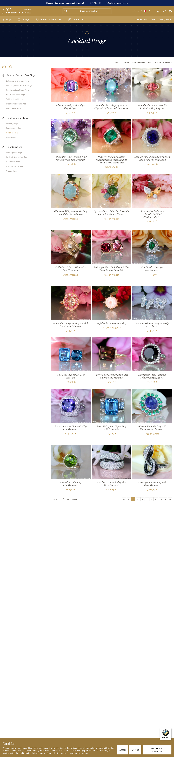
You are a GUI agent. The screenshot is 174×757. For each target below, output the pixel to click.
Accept (122, 750)
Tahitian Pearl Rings (14, 99)
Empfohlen (126, 62)
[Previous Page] (129, 499)
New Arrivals (141, 19)
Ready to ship (165, 19)
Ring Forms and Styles (17, 118)
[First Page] (124, 499)
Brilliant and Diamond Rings (18, 81)
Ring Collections (14, 147)
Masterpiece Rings (14, 153)
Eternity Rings (12, 124)
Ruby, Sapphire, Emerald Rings (19, 86)
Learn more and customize (157, 749)
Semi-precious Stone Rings (18, 90)
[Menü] (169, 729)
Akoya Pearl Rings (14, 108)
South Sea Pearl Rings (15, 95)
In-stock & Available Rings (17, 157)
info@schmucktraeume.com (116, 3)
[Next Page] (165, 499)
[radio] (120, 62)
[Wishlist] (164, 11)
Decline (135, 750)
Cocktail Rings (12, 133)
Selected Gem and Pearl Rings (21, 75)
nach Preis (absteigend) (163, 62)
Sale (153, 19)
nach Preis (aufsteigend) (142, 62)
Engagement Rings (14, 128)
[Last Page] (170, 499)
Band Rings (11, 137)
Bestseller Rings (13, 162)
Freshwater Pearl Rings (16, 104)
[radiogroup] (146, 63)
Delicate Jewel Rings (15, 166)
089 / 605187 (95, 3)
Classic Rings (11, 171)
